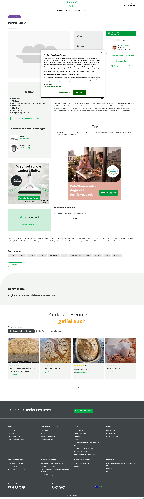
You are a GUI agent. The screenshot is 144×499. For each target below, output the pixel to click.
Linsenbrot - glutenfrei (51, 368)
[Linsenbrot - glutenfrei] (55, 350)
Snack (64, 255)
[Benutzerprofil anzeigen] (114, 47)
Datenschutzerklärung (81, 463)
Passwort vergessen (48, 436)
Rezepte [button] (60, 10)
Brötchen (117, 255)
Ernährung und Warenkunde (83, 448)
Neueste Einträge (47, 440)
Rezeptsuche (12, 430)
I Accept (79, 92)
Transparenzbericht (48, 466)
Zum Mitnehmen (76, 255)
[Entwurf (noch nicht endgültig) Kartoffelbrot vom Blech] (23, 350)
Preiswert (31, 255)
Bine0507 (16, 375)
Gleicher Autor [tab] (41, 331)
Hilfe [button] (85, 10)
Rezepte (76, 440)
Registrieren (45, 433)
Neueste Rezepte (14, 436)
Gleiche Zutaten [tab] (55, 331)
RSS (107, 472)
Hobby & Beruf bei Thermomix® (85, 454)
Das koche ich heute (81, 451)
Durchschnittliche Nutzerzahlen (52, 463)
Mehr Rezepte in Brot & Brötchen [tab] (20, 331)
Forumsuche (110, 433)
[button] (123, 4)
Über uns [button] (77, 10)
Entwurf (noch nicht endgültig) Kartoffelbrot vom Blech (22, 369)
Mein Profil (54, 427)
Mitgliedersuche (112, 436)
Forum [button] (68, 10)
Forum (76, 427)
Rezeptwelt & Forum (81, 430)
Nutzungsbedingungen (16, 463)
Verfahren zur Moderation (17, 469)
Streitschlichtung (47, 475)
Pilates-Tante (114, 372)
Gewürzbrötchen (114, 368)
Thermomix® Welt (80, 433)
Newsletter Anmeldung (83, 411)
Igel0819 (48, 372)
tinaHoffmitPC (82, 373)
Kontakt (109, 468)
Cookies (76, 466)
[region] (73, 74)
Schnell (21, 255)
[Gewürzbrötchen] (120, 350)
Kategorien (12, 433)
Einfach (12, 255)
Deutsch (98, 255)
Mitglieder (77, 436)
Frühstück (42, 255)
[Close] (102, 52)
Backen (107, 255)
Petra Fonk (125, 45)
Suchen (109, 427)
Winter (88, 255)
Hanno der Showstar (82, 369)
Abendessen (54, 255)
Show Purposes (64, 92)
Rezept (10, 427)
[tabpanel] (72, 364)
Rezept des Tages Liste (16, 440)
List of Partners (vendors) (52, 87)
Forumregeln (12, 466)
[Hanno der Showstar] (88, 350)
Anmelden (44, 430)
